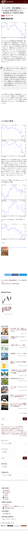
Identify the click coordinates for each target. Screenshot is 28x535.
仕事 (19, 427)
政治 (19, 430)
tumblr (3, 428)
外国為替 (8, 18)
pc (19, 433)
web (11, 428)
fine (9, 428)
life (17, 427)
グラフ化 (3, 18)
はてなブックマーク (10, 427)
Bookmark (24, 274)
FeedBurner (8, 513)
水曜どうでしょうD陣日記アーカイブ (14, 506)
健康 (14, 428)
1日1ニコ (7, 504)
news (22, 430)
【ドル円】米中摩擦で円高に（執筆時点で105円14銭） (6, 309)
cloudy (3, 432)
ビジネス (20, 428)
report (22, 433)
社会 (22, 427)
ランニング (15, 430)
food (16, 428)
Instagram (7, 490)
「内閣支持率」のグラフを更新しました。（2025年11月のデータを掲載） (18, 371)
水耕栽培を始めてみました (17, 378)
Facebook (15, 274)
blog (6, 428)
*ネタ (6, 430)
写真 (22, 432)
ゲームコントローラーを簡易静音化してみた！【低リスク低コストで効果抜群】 (18, 405)
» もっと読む (23, 413)
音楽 (17, 433)
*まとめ (3, 427)
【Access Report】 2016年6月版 (10, 283)
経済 (12, 18)
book (6, 433)
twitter (6, 494)
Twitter (8, 274)
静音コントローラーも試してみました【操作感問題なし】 (18, 395)
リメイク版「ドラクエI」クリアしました (18, 387)
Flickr (6, 495)
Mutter (2, 15)
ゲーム (9, 433)
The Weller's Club (9, 508)
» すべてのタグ (23, 435)
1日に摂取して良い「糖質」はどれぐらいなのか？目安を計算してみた (18, 330)
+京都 (10, 430)
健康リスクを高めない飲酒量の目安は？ (18, 362)
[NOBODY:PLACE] (7, 2)
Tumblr (6, 497)
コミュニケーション (15, 432)
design (13, 433)
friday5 (3, 430)
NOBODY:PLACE (10, 523)
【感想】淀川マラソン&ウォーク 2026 (18, 337)
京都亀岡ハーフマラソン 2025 (18, 353)
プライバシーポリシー (10, 519)
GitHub (6, 499)
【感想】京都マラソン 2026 (17, 345)
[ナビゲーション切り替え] (25, 1)
